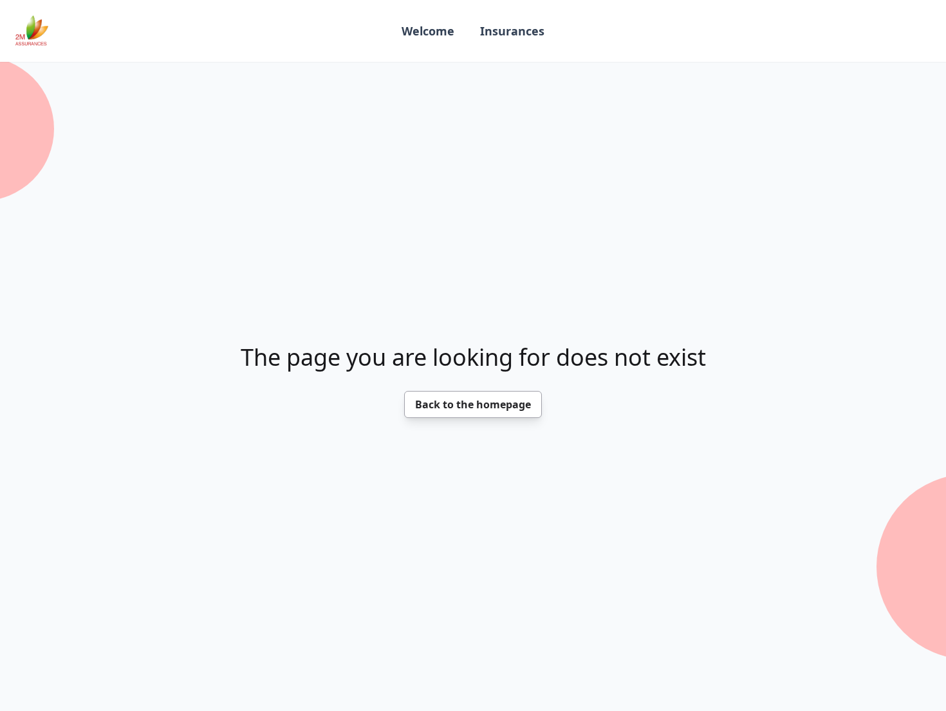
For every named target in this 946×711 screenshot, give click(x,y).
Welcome (428, 31)
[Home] (31, 30)
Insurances (512, 31)
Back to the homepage (473, 404)
